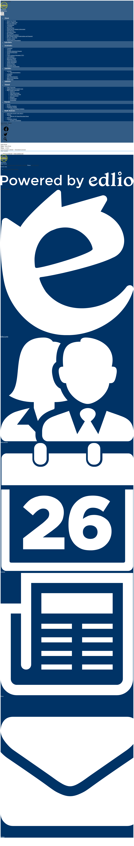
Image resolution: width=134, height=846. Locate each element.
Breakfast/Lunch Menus (13, 35)
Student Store (10, 79)
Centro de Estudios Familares (17, 109)
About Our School (11, 21)
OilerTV (9, 117)
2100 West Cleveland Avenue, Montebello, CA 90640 (14, 165)
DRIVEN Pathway (11, 58)
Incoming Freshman (12, 106)
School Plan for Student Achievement (16, 29)
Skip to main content (6, 1)
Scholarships (13, 100)
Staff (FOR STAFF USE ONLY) (15, 113)
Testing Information (11, 62)
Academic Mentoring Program (14, 51)
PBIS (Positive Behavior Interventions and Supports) (20, 36)
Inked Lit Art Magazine (12, 78)
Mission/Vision (10, 28)
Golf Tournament (14, 95)
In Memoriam (13, 98)
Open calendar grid (18, 153)
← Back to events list (7, 153)
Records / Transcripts (12, 37)
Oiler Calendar (4, 151)
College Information (12, 61)
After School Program (12, 76)
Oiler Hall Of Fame (14, 93)
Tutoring (9, 49)
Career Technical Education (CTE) (15, 55)
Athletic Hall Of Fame (15, 94)
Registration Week (11, 65)
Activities (9, 71)
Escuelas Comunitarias (15, 120)
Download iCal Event (20, 149)
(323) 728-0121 (35, 165)
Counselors (9, 26)
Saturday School (11, 39)
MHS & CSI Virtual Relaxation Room (19, 116)
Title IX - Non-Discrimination (11, 169)
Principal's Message (11, 23)
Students (9, 115)
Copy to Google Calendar (7, 149)
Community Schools (12, 107)
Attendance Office (11, 32)
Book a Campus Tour (12, 22)
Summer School (11, 63)
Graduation (9, 74)
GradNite (9, 75)
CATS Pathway (11, 56)
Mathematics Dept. (11, 59)
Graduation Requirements (13, 66)
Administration (10, 25)
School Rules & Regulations (14, 40)
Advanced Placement (12, 52)
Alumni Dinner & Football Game (15, 89)
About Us (12, 91)
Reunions (12, 97)
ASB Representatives (15, 72)
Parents (8, 104)
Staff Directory (10, 30)
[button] (7, 18)
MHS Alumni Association (13, 90)
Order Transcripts (11, 87)
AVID (8, 54)
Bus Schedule (10, 33)
